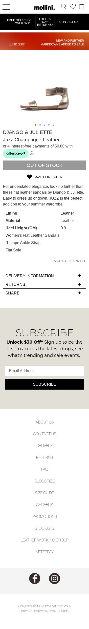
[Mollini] (44, 7)
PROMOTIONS (44, 516)
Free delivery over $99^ (19, 22)
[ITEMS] (81, 6)
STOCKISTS (44, 528)
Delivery (44, 445)
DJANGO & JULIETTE (27, 132)
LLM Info (63, 611)
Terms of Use (29, 611)
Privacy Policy (47, 611)
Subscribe (44, 384)
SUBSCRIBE (45, 481)
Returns (44, 457)
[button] (35, 125)
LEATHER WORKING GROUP (44, 540)
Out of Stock (45, 165)
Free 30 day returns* (45, 22)
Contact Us (68, 22)
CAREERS (44, 504)
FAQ (44, 469)
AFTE (40, 552)
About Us (45, 422)
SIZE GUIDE (44, 493)
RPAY (49, 552)
